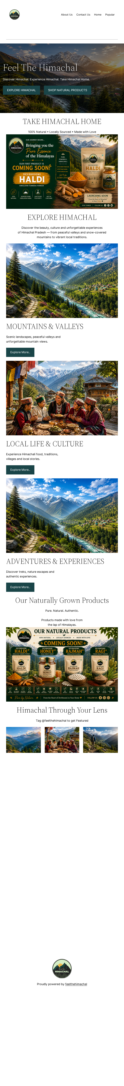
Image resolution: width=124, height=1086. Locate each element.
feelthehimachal (76, 984)
